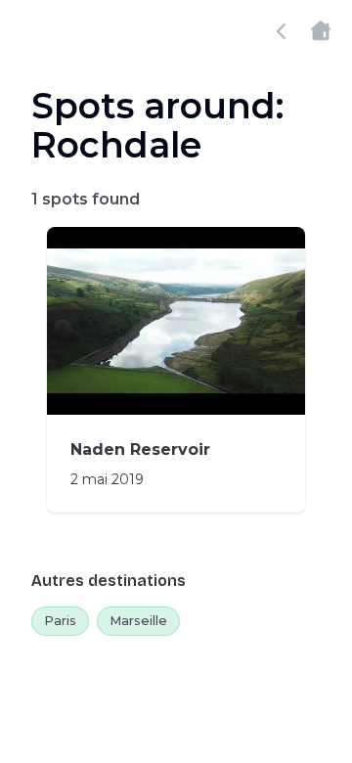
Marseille (138, 620)
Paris (60, 620)
